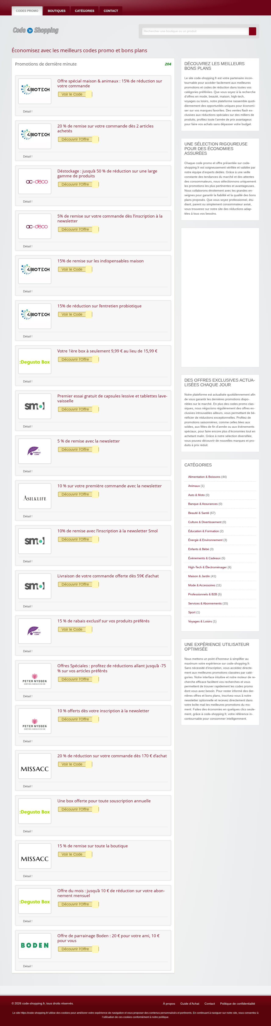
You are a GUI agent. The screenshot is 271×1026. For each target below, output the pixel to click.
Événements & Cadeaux (204, 558)
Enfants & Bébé (198, 549)
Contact (111, 10)
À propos (169, 1003)
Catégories (84, 10)
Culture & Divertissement (204, 522)
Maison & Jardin (199, 576)
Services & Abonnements (205, 603)
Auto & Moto (196, 495)
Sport (191, 612)
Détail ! (27, 111)
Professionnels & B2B (202, 594)
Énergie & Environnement (205, 540)
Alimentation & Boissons (204, 476)
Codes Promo (27, 10)
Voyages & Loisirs (200, 621)
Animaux (194, 486)
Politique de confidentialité (237, 1003)
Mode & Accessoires (201, 585)
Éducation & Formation (203, 531)
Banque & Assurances (203, 503)
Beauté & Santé (198, 513)
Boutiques (56, 10)
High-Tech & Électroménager (207, 567)
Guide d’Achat (189, 1003)
